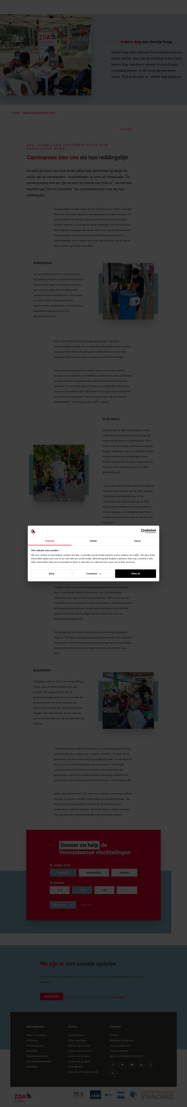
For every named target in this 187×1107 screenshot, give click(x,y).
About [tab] (137, 541)
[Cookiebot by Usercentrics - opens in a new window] (143, 531)
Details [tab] (93, 541)
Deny (51, 573)
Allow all (135, 573)
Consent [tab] (49, 541)
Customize (91, 573)
